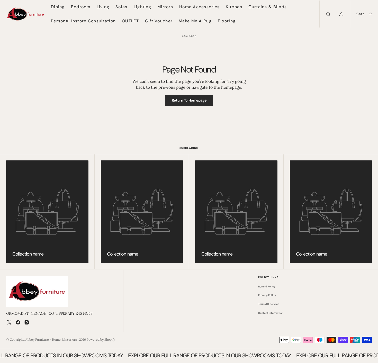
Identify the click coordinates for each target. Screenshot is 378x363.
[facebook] (18, 322)
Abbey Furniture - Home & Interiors (51, 339)
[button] (342, 14)
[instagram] (27, 322)
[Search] (328, 14)
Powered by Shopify (101, 339)
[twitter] (9, 322)
